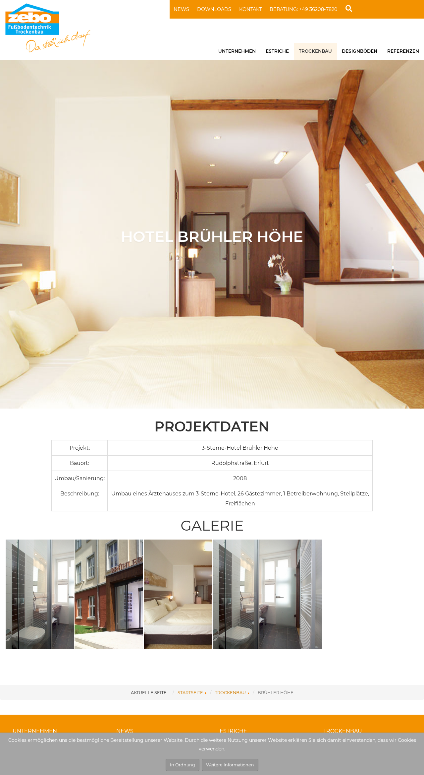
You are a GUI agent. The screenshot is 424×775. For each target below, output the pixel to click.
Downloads (214, 9)
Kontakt (250, 9)
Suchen (366, 9)
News (181, 9)
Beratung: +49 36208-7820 (304, 9)
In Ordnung (182, 764)
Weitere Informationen (230, 764)
